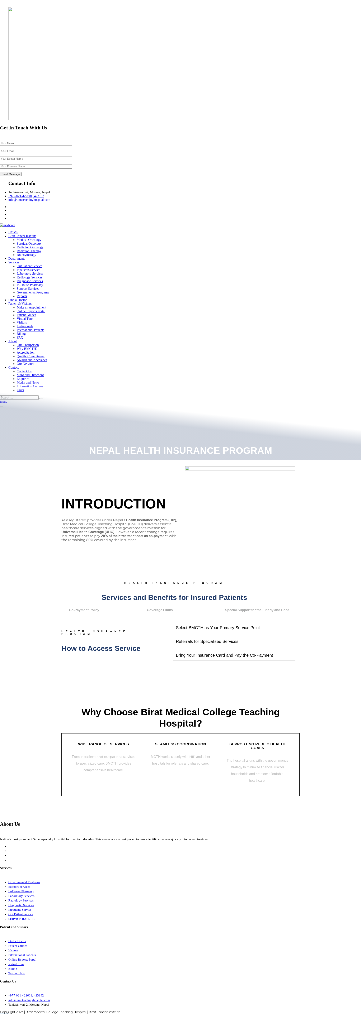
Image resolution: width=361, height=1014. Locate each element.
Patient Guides (26, 315)
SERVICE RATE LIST (22, 918)
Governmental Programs (33, 292)
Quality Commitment (30, 356)
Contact (13, 367)
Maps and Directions (30, 375)
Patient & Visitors (20, 303)
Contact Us (24, 371)
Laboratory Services (30, 273)
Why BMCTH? (27, 348)
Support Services (28, 288)
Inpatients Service (28, 270)
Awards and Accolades (32, 360)
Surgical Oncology (29, 243)
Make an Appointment (31, 307)
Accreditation (25, 352)
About (12, 341)
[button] (234, 627)
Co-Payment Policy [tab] (84, 610)
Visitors (22, 322)
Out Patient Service (29, 266)
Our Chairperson (28, 345)
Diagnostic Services (30, 281)
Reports (22, 296)
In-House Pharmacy (30, 285)
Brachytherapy (26, 255)
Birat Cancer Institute (22, 236)
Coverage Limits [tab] (160, 610)
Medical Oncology (29, 239)
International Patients (30, 330)
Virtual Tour (25, 318)
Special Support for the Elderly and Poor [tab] (257, 610)
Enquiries (23, 379)
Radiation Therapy (29, 251)
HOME (13, 232)
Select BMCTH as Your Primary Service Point (218, 627)
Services (13, 262)
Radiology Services (29, 277)
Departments (16, 258)
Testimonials (25, 326)
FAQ (20, 337)
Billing (21, 333)
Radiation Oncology (30, 247)
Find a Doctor (17, 300)
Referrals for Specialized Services (207, 641)
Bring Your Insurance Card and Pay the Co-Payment (224, 655)
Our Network (25, 363)
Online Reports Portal (31, 311)
